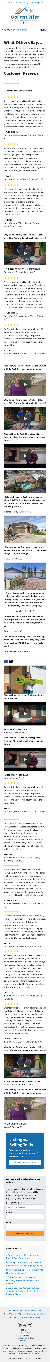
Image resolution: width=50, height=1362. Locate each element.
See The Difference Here (25, 1162)
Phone (9, 1212)
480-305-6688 (19, 30)
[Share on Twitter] (11, 661)
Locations (41, 1314)
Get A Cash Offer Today (17, 2)
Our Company (36, 2)
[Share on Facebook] (6, 661)
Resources (14, 1317)
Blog (38, 1317)
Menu (43, 30)
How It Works (10, 1314)
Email (9, 1222)
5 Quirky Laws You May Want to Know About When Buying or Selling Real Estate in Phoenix (23, 1291)
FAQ (19, 1314)
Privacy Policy (28, 1317)
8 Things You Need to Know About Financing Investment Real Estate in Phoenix (22, 1280)
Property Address (15, 1202)
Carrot (38, 1358)
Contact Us (36, 1310)
